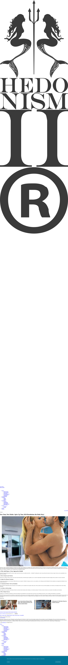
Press (1, 615)
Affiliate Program (9, 615)
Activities (5, 501)
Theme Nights (6, 503)
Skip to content (2, 487)
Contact (3, 615)
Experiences (3, 500)
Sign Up (16, 613)
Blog (5, 615)
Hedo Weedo (6, 504)
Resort (3, 490)
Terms (16, 615)
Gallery (3, 508)
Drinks (5, 653)
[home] (34, 243)
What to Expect (6, 491)
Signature (5, 506)
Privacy (18, 615)
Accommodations (4, 496)
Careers (13, 615)
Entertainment (6, 502)
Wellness (5, 499)
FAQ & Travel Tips (6, 648)
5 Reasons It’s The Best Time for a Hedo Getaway (59, 601)
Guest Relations (6, 494)
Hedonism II (4, 622)
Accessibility (22, 615)
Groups (5, 507)
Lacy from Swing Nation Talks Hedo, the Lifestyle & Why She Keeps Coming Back (25, 602)
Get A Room (66, 510)
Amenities (3, 497)
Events (3, 505)
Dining (5, 498)
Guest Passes (5, 493)
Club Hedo (5, 495)
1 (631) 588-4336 (2, 617)
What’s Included (6, 492)
